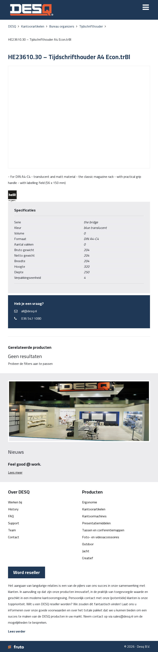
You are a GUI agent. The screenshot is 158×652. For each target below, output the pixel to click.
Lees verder (16, 631)
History (13, 509)
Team (12, 530)
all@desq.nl (29, 311)
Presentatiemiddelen (96, 523)
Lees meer (15, 472)
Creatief (87, 558)
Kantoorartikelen (93, 509)
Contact (13, 537)
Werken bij (15, 502)
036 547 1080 (31, 318)
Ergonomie (89, 502)
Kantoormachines (94, 516)
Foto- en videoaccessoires (100, 537)
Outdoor (88, 544)
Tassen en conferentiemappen (103, 530)
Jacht (85, 551)
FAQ (11, 516)
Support (13, 523)
